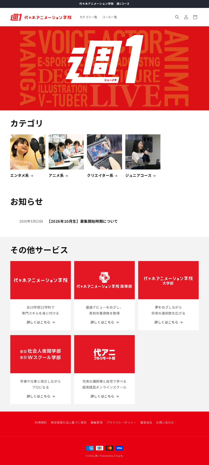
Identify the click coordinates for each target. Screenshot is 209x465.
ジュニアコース (138, 175)
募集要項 (96, 422)
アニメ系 (56, 175)
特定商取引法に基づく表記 (69, 422)
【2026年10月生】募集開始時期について (82, 221)
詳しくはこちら (38, 322)
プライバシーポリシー (121, 422)
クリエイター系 (100, 175)
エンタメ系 (19, 175)
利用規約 (41, 422)
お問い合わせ (165, 422)
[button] (177, 17)
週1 (97, 455)
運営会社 (146, 422)
